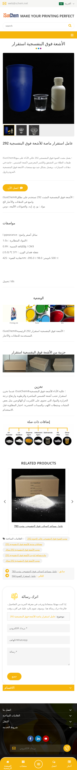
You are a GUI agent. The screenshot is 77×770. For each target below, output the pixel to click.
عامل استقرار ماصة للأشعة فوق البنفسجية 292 (32, 616)
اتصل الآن (13, 188)
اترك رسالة (38, 764)
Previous (5, 500)
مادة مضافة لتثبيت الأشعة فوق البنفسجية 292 (25, 555)
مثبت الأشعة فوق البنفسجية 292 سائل (22, 549)
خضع (14, 676)
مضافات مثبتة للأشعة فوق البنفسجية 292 (23, 544)
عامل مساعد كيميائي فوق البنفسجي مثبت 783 (38, 526)
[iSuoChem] (38, 16)
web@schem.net (18, 3)
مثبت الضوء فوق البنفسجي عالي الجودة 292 (47, 538)
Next (72, 500)
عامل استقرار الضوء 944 (24, 576)
